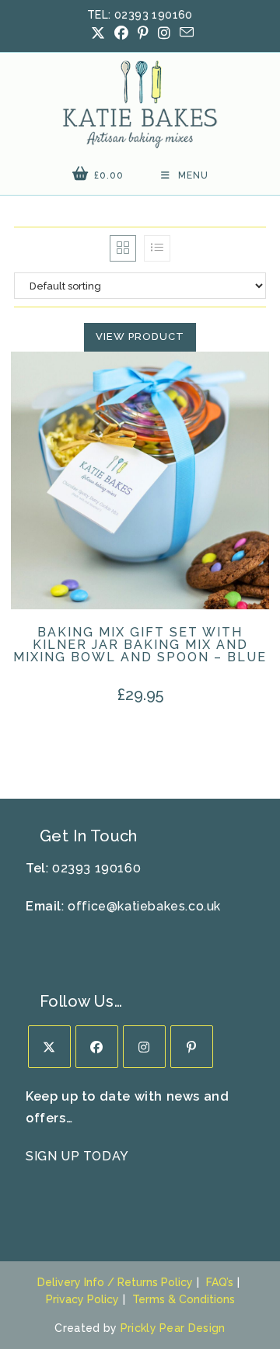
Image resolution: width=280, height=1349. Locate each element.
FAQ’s (219, 1282)
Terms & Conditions (183, 1299)
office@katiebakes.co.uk (144, 906)
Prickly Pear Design (173, 1328)
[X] (49, 1046)
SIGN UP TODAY (77, 1156)
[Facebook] (96, 1046)
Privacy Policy (82, 1299)
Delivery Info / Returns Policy (115, 1282)
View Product (140, 336)
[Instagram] (144, 1046)
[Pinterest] (191, 1046)
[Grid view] (123, 248)
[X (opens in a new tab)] (98, 33)
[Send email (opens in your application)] (184, 32)
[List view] (157, 248)
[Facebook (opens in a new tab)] (121, 33)
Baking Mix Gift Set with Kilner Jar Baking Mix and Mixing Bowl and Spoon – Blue (140, 645)
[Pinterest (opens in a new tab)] (143, 33)
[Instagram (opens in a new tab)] (164, 33)
